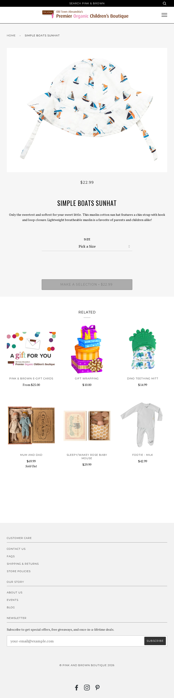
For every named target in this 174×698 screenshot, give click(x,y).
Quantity (87, 260)
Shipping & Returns (23, 563)
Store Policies (19, 571)
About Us (14, 592)
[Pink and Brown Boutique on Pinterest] (97, 689)
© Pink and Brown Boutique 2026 (87, 665)
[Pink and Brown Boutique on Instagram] (87, 689)
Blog (11, 607)
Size (87, 239)
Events (12, 600)
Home (11, 35)
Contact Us (16, 548)
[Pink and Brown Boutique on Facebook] (77, 689)
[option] (87, 110)
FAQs (11, 556)
